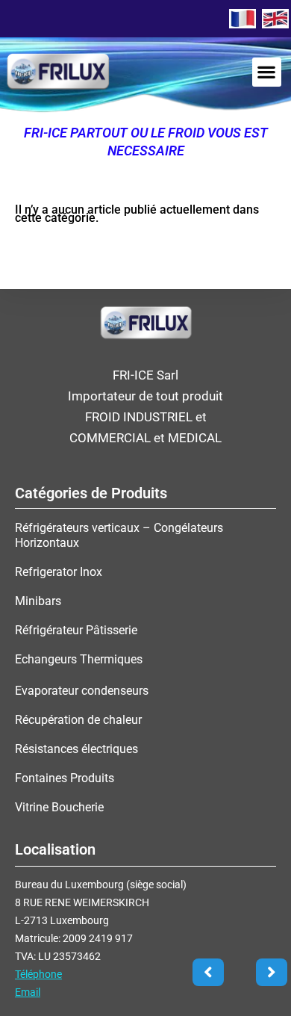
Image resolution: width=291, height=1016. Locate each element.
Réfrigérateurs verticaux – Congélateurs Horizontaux (119, 535)
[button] (266, 72)
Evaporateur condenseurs (81, 691)
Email (27, 992)
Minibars (38, 601)
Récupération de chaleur (78, 720)
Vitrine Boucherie (59, 807)
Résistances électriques (76, 749)
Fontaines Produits (64, 778)
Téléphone (38, 974)
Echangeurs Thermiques (79, 659)
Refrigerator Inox (58, 572)
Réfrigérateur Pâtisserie (76, 630)
